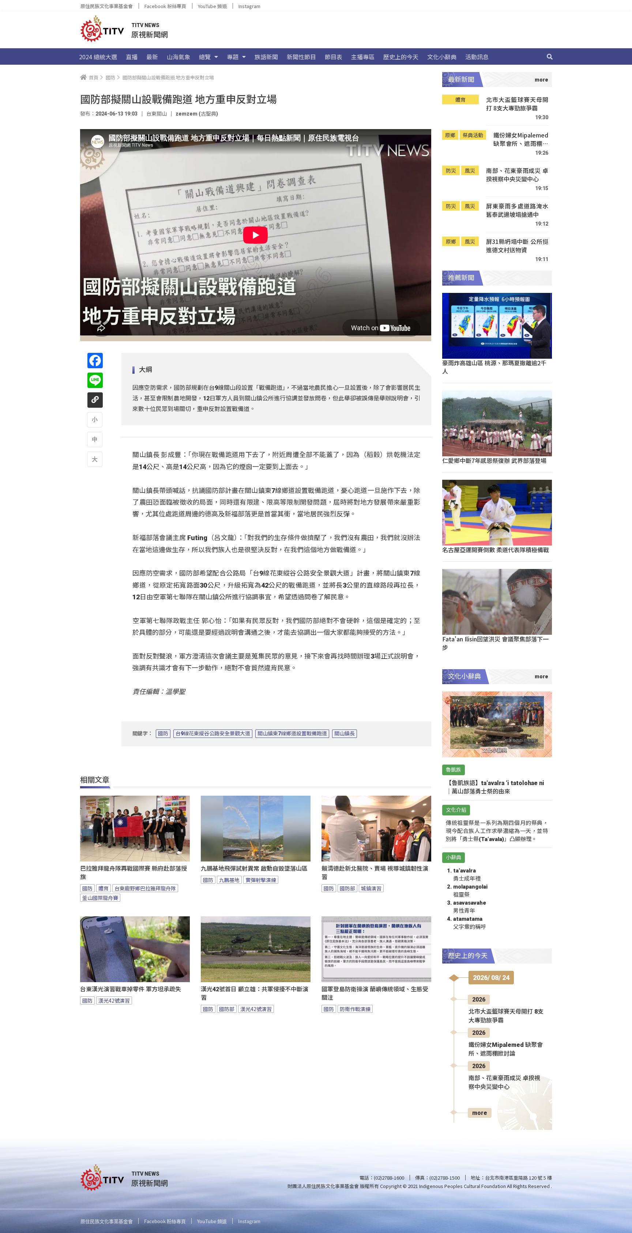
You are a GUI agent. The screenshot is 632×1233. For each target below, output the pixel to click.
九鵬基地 (229, 879)
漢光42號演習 (114, 1000)
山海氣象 (178, 56)
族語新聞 (266, 56)
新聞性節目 (301, 56)
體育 (103, 888)
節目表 (333, 56)
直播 (132, 56)
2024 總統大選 (98, 56)
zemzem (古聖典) (197, 114)
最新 (152, 56)
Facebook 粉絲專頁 (165, 6)
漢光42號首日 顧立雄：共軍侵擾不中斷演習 (254, 993)
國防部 (347, 888)
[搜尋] (549, 56)
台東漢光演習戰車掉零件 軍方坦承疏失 (130, 989)
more (479, 1112)
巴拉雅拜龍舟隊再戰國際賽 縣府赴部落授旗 (133, 873)
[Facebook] (95, 360)
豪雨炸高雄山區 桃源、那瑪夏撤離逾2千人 (494, 367)
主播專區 (363, 56)
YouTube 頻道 (212, 6)
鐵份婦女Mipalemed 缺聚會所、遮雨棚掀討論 (520, 139)
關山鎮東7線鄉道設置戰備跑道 (292, 733)
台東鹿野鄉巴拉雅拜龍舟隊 (145, 888)
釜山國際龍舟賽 (100, 897)
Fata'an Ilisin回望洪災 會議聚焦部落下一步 (495, 643)
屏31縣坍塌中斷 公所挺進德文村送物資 (517, 245)
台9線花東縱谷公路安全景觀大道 (213, 733)
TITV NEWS (145, 25)
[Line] (95, 380)
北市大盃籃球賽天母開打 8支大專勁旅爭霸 (517, 104)
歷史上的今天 (400, 56)
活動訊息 (477, 56)
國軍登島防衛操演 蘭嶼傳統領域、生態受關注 (374, 993)
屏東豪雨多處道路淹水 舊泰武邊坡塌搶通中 (517, 210)
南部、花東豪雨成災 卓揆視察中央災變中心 (517, 175)
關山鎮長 (344, 733)
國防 (163, 733)
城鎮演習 (371, 888)
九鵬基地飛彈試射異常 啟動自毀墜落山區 (254, 868)
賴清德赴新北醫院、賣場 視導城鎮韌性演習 (374, 873)
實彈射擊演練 (260, 879)
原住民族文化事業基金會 (106, 6)
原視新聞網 (149, 34)
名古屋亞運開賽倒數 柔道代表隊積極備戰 (495, 549)
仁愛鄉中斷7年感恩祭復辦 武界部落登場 (494, 460)
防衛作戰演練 (355, 1009)
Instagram (249, 6)
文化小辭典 (441, 56)
